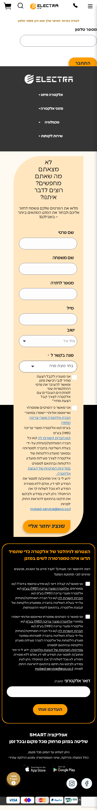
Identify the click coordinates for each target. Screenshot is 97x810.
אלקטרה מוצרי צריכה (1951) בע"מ (45, 588)
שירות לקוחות (52, 136)
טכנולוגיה (52, 122)
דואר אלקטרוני (72, 681)
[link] (87, 783)
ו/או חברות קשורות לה (54, 438)
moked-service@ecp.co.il (50, 509)
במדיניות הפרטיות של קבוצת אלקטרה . (49, 471)
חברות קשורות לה (70, 598)
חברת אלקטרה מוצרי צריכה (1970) (50, 420)
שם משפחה (63, 258)
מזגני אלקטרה (52, 108)
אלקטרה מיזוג (52, 95)
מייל (70, 308)
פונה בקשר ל (61, 356)
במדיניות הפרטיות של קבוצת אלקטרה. (56, 650)
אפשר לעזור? (13, 778)
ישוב (71, 330)
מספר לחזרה (62, 283)
